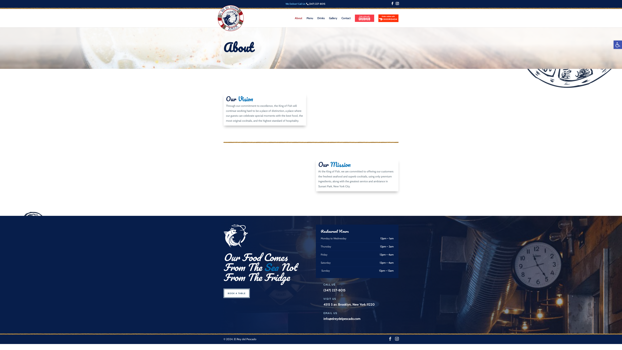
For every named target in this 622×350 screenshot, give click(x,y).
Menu (309, 18)
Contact (346, 18)
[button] (618, 45)
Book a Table (237, 293)
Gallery (333, 18)
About (298, 18)
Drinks (321, 18)
